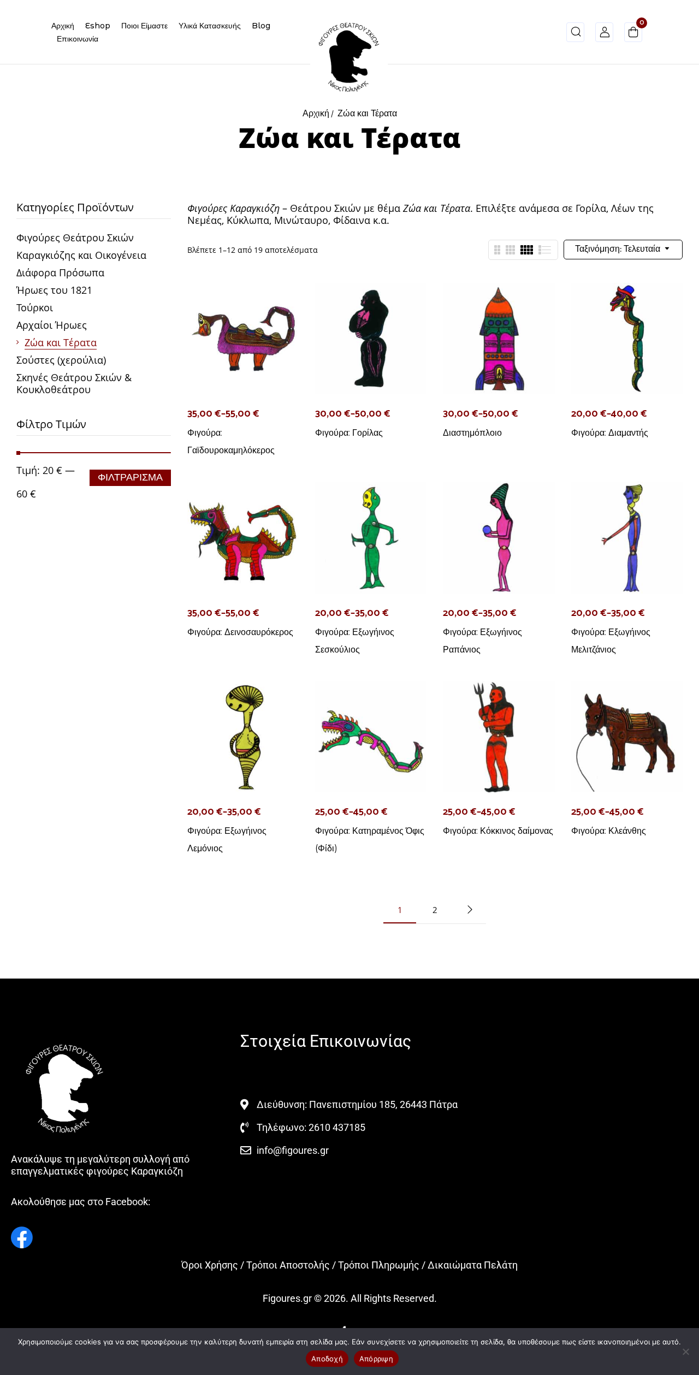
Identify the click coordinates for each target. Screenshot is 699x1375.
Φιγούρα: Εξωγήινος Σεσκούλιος (354, 641)
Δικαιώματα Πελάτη (473, 1265)
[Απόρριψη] (685, 1351)
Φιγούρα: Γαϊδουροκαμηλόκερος (231, 441)
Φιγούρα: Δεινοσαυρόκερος (240, 632)
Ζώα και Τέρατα (61, 342)
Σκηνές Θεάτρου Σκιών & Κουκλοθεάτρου (74, 383)
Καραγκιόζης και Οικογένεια (81, 255)
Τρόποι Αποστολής (288, 1265)
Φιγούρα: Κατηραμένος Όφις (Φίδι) (369, 840)
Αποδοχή (327, 1358)
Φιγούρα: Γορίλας (349, 433)
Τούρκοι (34, 307)
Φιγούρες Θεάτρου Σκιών (75, 237)
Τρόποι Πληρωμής (378, 1265)
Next (469, 909)
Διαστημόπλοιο (472, 433)
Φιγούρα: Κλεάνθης (608, 831)
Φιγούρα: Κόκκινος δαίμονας (498, 831)
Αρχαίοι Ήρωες (51, 324)
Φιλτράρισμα (130, 478)
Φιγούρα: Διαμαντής (609, 433)
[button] (633, 34)
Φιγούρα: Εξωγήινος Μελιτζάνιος (610, 641)
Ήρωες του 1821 (54, 290)
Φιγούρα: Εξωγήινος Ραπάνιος (482, 641)
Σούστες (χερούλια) (61, 359)
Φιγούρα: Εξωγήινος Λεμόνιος (226, 840)
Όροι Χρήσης (209, 1265)
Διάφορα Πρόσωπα (60, 272)
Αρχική (316, 113)
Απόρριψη (376, 1358)
